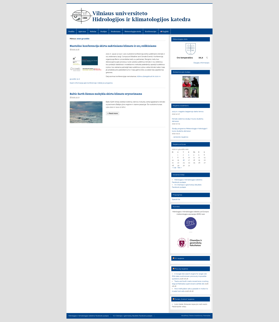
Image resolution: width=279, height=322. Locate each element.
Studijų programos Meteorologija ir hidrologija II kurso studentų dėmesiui (189, 130)
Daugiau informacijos (201, 63)
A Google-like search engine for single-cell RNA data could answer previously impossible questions (189, 276)
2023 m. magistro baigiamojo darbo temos (187, 112)
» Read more (112, 113)
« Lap (174, 168)
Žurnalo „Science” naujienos (184, 299)
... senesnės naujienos (180, 137)
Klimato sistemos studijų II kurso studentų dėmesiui (187, 120)
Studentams (115, 31)
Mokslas (93, 31)
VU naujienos (179, 258)
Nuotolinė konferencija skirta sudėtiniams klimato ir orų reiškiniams (113, 45)
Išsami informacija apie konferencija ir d (91, 83)
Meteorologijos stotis (133, 31)
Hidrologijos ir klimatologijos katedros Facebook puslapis (88, 316)
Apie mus (82, 31)
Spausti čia (176, 199)
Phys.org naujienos (181, 269)
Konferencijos (150, 31)
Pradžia (71, 31)
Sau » (180, 168)
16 (184, 160)
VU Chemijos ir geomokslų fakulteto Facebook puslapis (132, 316)
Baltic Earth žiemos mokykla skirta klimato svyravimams (106, 93)
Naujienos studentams (181, 106)
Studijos (103, 31)
